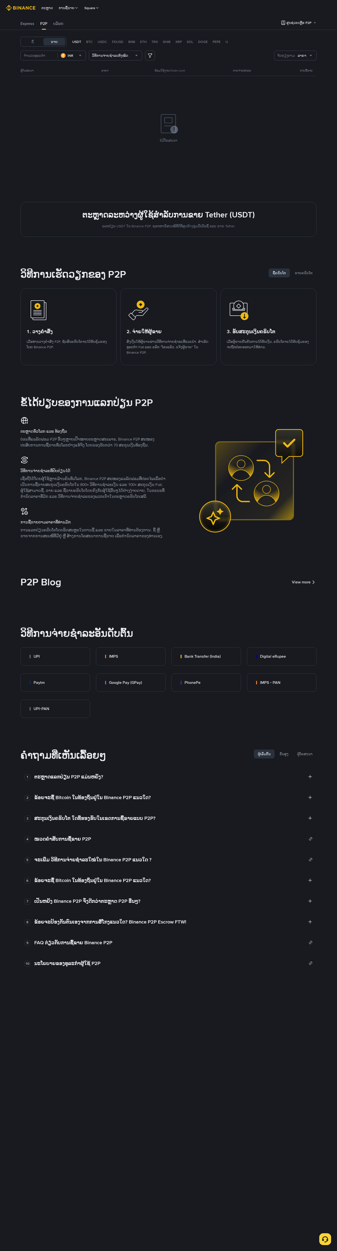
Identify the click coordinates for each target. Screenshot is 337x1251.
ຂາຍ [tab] (54, 41)
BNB (131, 41)
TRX (154, 41)
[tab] (27, 24)
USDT (76, 41)
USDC (102, 41)
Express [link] (27, 23)
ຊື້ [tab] (32, 41)
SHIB (166, 41)
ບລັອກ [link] (58, 23)
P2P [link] (43, 23)
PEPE (217, 41)
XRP (178, 41)
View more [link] (301, 582)
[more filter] (150, 55)
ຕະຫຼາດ (47, 8)
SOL (190, 41)
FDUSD (117, 41)
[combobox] (72, 55)
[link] (55, 656)
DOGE (203, 41)
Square (89, 8)
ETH (143, 41)
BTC (89, 41)
